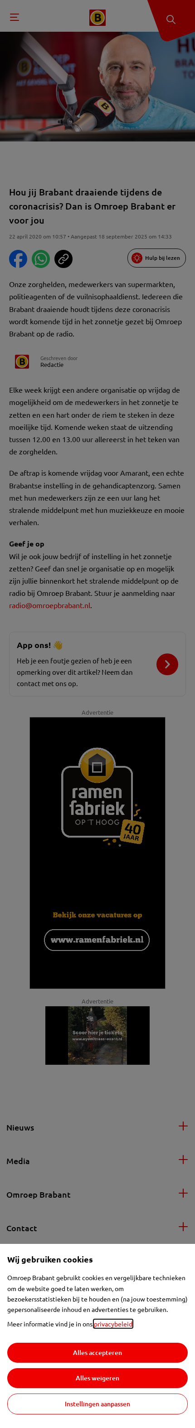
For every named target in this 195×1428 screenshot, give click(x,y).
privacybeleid (113, 1324)
